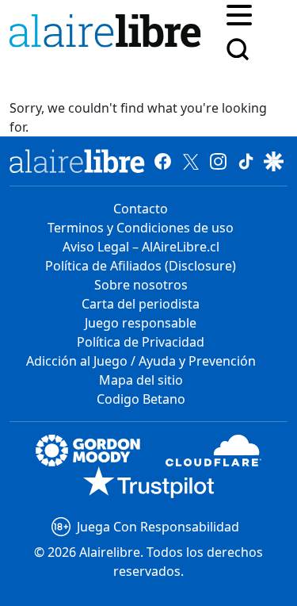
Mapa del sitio (141, 380)
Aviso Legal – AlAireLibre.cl (141, 246)
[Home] (109, 33)
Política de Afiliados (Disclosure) (140, 265)
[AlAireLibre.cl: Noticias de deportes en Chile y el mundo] (77, 161)
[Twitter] (190, 161)
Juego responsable (140, 323)
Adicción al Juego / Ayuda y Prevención (141, 361)
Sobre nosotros (141, 284)
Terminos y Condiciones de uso (141, 227)
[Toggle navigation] (239, 13)
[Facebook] (163, 161)
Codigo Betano (141, 399)
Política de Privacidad (140, 342)
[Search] (237, 49)
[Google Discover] (273, 161)
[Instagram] (218, 161)
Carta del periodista (141, 304)
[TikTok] (246, 161)
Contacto (140, 208)
